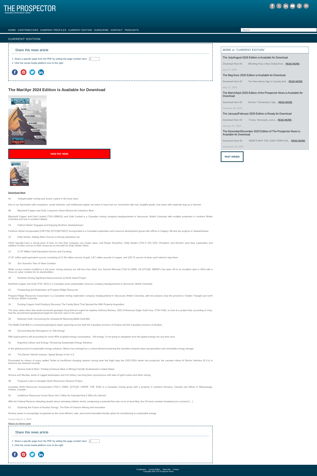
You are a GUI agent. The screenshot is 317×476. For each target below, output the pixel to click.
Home (12, 30)
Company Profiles (53, 30)
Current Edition (80, 30)
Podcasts (132, 30)
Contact (117, 30)
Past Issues (232, 156)
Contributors (28, 30)
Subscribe (101, 30)
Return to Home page (19, 423)
